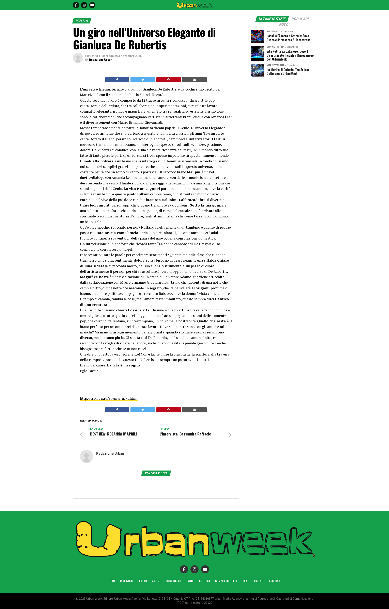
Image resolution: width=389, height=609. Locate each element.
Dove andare (174, 581)
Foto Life (204, 581)
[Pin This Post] (168, 79)
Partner (259, 581)
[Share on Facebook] (117, 79)
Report (142, 581)
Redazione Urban (100, 59)
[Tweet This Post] (142, 79)
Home (112, 581)
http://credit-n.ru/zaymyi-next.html (109, 398)
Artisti (156, 581)
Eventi (190, 581)
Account (274, 581)
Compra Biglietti (226, 581)
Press (245, 581)
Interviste (127, 581)
